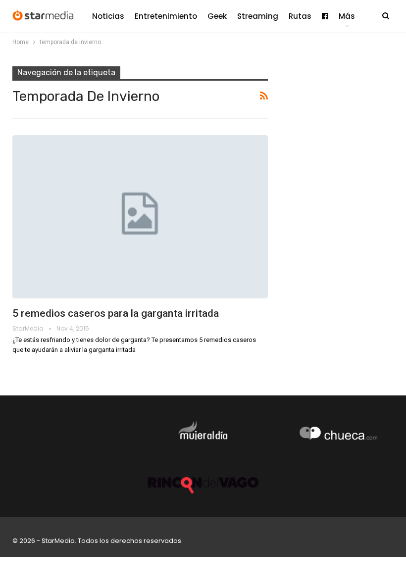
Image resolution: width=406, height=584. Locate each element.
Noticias (108, 16)
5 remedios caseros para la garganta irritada (115, 313)
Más (347, 16)
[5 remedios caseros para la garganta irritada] (140, 216)
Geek (217, 16)
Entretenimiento (166, 16)
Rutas (300, 16)
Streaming (257, 16)
